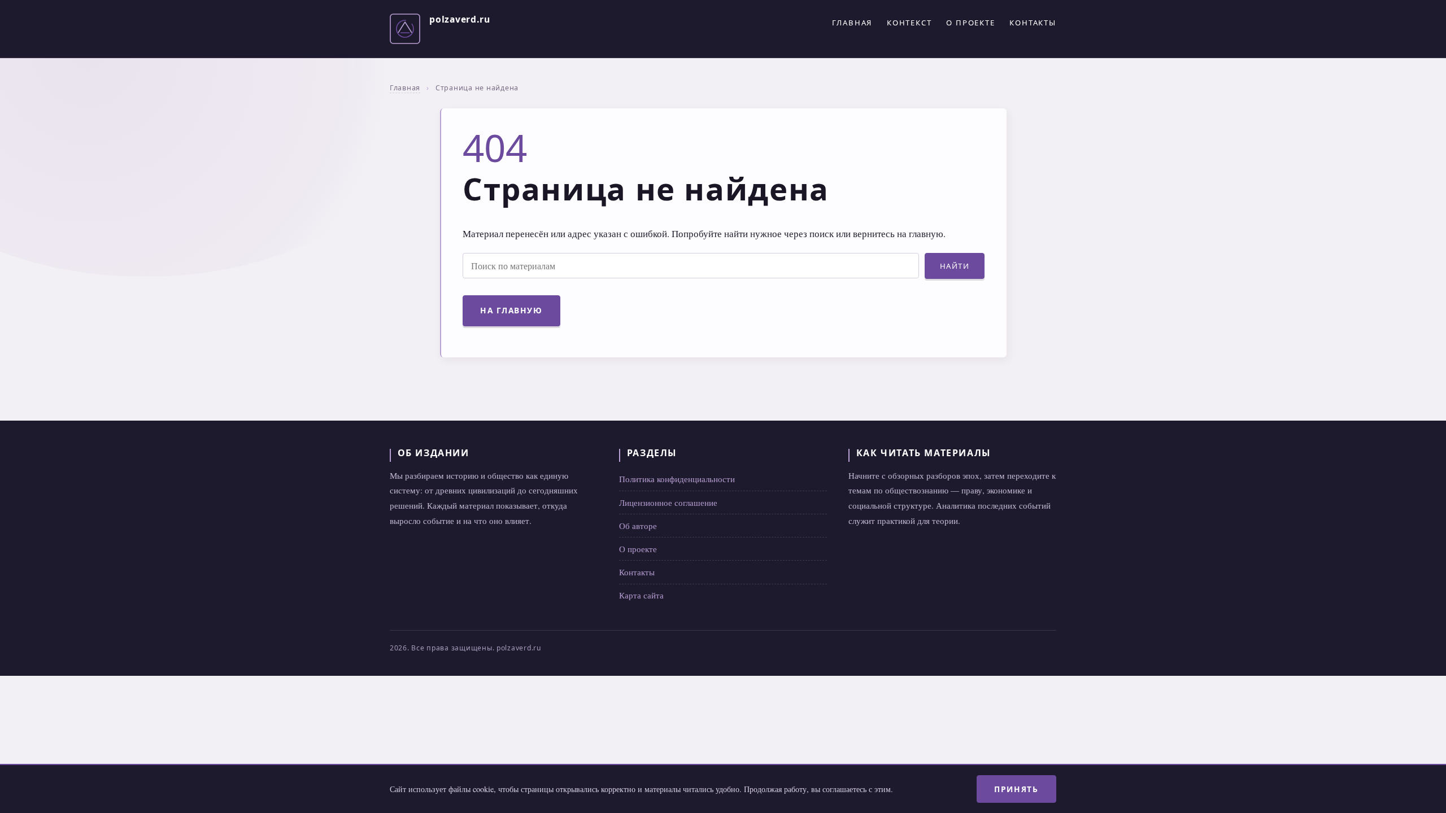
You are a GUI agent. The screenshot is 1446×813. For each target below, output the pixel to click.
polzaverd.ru (459, 19)
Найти (955, 266)
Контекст (909, 23)
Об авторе (638, 525)
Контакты (1032, 23)
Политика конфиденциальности (677, 478)
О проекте (970, 23)
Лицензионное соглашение (668, 502)
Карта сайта (641, 595)
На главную (511, 310)
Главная (852, 23)
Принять (1016, 789)
